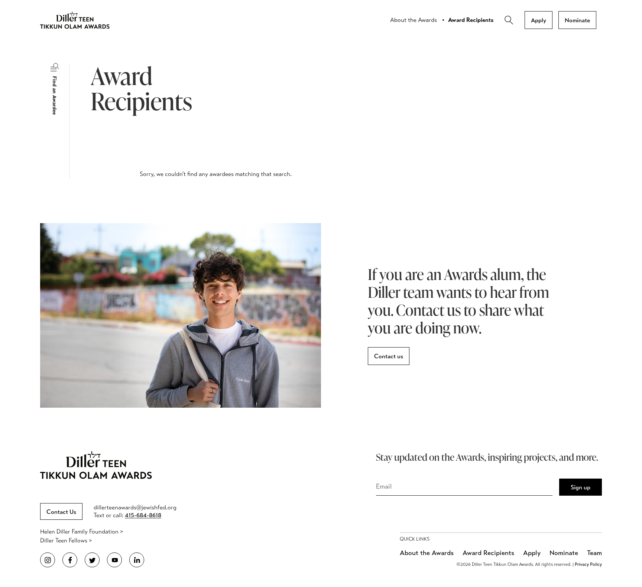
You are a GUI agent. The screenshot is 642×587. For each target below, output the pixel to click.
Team (594, 553)
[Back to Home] (81, 20)
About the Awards (413, 19)
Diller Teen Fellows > (66, 540)
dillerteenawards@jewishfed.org (135, 507)
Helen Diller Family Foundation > (81, 531)
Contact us (388, 356)
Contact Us (61, 511)
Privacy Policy (588, 564)
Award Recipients (470, 19)
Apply (538, 20)
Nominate (577, 20)
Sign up (580, 487)
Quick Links (414, 539)
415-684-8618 (143, 515)
